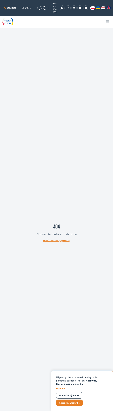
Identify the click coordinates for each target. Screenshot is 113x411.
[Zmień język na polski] (93, 7)
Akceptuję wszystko (69, 403)
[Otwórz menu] (107, 21)
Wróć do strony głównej (56, 240)
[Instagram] (68, 7)
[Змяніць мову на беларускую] (103, 7)
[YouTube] (79, 7)
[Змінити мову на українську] (98, 7)
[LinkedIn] (74, 7)
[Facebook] (62, 7)
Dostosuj (60, 388)
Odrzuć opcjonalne (69, 395)
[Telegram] (85, 7)
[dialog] (82, 391)
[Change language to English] (109, 7)
